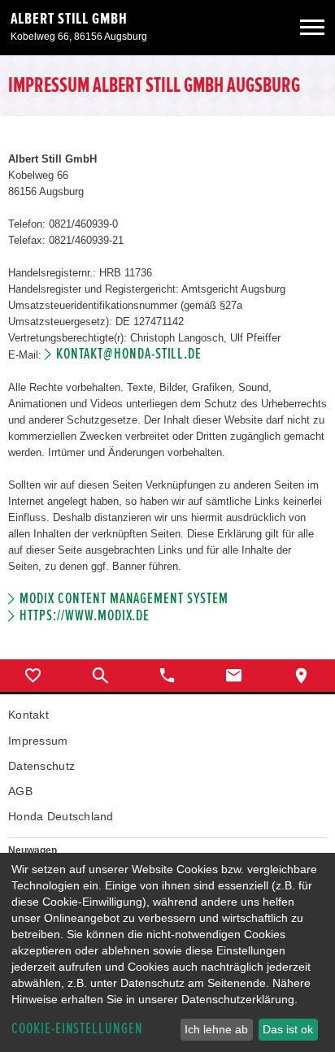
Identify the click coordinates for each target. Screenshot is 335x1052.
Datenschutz (41, 765)
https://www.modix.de (85, 616)
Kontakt (28, 714)
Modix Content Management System (124, 598)
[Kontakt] (234, 675)
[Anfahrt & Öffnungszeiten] (301, 675)
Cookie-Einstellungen (77, 1029)
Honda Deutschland (61, 816)
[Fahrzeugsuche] (100, 675)
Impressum (38, 740)
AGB (20, 791)
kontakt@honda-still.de (129, 354)
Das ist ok (288, 1029)
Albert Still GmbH (69, 19)
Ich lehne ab (216, 1029)
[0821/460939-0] (167, 675)
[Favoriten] (33, 675)
